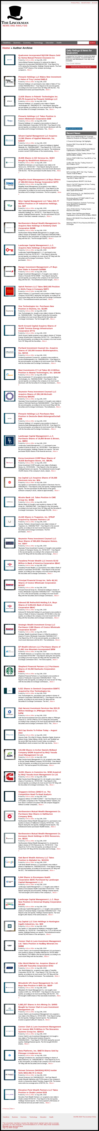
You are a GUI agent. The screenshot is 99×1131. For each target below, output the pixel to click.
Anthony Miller (29, 60)
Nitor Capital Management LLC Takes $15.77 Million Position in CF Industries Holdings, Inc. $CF (38, 203)
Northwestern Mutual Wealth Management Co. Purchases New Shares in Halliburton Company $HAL (39, 814)
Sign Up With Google (10, 1128)
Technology (38, 43)
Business (17, 43)
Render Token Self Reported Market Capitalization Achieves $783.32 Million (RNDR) (81, 214)
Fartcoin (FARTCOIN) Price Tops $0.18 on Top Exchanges (81, 158)
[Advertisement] (49, 34)
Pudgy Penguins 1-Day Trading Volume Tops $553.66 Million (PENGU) (81, 154)
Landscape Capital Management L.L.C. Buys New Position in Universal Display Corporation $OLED (39, 901)
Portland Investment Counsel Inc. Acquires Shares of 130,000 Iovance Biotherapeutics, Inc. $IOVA (38, 350)
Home (6, 47)
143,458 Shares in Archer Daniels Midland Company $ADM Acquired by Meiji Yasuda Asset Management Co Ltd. (37, 752)
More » (29, 70)
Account (94, 2)
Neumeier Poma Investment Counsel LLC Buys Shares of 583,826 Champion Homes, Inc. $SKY (37, 541)
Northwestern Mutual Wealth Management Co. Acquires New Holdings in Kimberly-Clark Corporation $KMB (39, 225)
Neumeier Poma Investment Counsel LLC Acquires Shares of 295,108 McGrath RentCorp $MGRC (37, 394)
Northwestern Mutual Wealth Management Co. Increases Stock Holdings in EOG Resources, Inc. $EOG (39, 836)
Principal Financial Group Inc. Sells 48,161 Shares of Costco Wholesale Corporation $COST (38, 582)
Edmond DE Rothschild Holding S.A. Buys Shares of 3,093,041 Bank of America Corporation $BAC (37, 605)
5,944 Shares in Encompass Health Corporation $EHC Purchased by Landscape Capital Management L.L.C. (38, 879)
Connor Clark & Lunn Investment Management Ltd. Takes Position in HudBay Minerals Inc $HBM (39, 943)
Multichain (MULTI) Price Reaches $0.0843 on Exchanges (81, 223)
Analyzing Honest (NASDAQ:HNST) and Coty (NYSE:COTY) (81, 168)
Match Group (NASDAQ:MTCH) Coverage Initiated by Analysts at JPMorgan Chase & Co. (81, 137)
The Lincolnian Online (89, 1117)
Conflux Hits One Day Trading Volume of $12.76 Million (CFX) (79, 163)
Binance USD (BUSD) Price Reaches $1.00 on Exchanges (81, 219)
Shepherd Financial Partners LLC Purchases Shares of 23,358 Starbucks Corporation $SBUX (38, 669)
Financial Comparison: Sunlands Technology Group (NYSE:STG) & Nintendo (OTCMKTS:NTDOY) (81, 204)
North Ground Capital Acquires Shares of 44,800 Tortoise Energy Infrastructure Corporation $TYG (37, 328)
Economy (27, 43)
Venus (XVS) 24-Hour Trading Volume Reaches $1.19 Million (79, 209)
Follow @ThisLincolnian (75, 128)
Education (50, 43)
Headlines (7, 43)
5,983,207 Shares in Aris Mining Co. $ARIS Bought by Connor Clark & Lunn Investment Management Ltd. (38, 1007)
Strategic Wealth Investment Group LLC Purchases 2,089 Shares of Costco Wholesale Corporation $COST (39, 627)
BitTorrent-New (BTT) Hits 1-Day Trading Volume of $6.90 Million (80, 172)
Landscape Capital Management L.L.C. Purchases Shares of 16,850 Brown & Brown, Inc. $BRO (39, 438)
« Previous (5, 1108)
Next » (12, 1108)
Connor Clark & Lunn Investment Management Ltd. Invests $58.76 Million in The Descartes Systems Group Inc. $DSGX (39, 1029)
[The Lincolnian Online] (15, 16)
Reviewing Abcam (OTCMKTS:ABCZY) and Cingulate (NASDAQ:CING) (80, 199)
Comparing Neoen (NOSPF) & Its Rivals (79, 181)
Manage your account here (13, 1126)
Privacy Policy (75, 2)
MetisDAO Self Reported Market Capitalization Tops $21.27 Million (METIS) (81, 177)
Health (59, 43)
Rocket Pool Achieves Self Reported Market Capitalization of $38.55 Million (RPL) (81, 149)
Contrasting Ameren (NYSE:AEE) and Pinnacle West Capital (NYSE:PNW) (81, 189)
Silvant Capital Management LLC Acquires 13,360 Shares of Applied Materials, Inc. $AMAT (37, 138)
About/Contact (85, 2)
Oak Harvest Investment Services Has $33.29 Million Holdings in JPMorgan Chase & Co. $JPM (39, 710)
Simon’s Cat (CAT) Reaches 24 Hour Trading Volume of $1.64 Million (81, 185)
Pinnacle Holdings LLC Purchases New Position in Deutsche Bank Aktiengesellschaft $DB (39, 416)
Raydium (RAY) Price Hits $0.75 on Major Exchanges (79, 145)
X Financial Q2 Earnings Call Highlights (79, 141)
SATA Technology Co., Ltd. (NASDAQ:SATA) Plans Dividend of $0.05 (80, 194)
